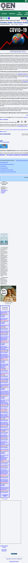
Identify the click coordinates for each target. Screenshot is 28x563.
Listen (23, 18)
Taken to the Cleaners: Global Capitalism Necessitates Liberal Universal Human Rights (5, 338)
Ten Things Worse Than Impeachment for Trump (5, 312)
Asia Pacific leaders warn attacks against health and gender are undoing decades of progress (5, 356)
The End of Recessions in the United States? (5, 379)
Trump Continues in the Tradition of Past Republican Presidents (5, 423)
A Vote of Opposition (4, 464)
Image (11, 51)
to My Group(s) (3, 131)
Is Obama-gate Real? (4, 167)
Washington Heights (22, 74)
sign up (25, 117)
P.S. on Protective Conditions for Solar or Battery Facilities (5, 435)
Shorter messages (4, 408)
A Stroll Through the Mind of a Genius (4, 319)
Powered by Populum (14, 561)
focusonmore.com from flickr (17, 51)
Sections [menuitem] (4, 13)
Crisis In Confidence (13, 129)
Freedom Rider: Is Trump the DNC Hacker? (8, 171)
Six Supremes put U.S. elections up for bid (5, 331)
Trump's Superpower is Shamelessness (5, 430)
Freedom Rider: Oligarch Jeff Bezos (7, 169)
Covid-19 (7, 129)
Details (23, 51)
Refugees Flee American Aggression (7, 164)
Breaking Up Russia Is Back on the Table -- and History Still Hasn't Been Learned (5, 416)
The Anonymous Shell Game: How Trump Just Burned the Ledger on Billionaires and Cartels (5, 393)
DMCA (25, 51)
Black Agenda (21, 126)
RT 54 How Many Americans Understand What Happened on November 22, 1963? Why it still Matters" (5, 471)
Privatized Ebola (3, 166)
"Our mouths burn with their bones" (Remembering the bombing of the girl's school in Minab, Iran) (5, 401)
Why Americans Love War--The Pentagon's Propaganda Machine (4, 480)
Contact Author (6, 142)
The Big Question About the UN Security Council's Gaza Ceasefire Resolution (5, 348)
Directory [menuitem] (12, 13)
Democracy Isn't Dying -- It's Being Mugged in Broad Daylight (5, 488)
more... (25, 126)
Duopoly (18, 129)
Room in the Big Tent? (5, 449)
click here (5, 498)
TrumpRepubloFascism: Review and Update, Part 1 (5, 385)
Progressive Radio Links (4, 550)
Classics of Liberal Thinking (4, 546)
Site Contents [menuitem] (19, 13)
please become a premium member (4, 191)
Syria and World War (4, 162)
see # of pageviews (3, 316)
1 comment (21, 24)
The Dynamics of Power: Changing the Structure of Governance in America (5, 443)
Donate (2, 155)
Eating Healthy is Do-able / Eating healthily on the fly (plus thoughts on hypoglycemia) (5, 366)
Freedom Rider (23, 129)
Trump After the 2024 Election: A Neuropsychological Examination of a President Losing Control (4, 458)
